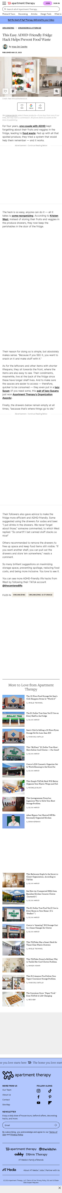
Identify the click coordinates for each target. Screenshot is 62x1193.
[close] (59, 1188)
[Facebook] (38, 1097)
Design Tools (46, 13)
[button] (57, 91)
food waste (29, 133)
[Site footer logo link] (31, 1075)
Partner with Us (53, 1170)
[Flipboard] (50, 1103)
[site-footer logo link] (9, 1170)
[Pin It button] (13, 91)
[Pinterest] (50, 1097)
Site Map (6, 1104)
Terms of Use (31, 1180)
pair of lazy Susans (48, 390)
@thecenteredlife (12, 585)
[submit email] (55, 1125)
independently (11, 115)
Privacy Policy (16, 1134)
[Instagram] (38, 1091)
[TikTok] (50, 1091)
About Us (6, 1094)
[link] (43, 697)
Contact (6, 1099)
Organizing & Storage (29, 28)
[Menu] (4, 3)
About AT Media (30, 1170)
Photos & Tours (8, 13)
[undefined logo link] (21, 3)
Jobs (42, 1170)
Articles (34, 13)
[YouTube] (38, 1103)
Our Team (6, 1089)
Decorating (23, 13)
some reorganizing (22, 215)
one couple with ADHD (32, 125)
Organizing (8, 28)
